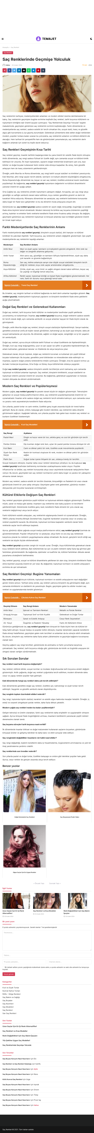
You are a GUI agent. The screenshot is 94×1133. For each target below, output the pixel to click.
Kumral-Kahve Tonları (11, 991)
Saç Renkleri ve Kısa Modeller (44, 911)
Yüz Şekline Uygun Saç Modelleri (16, 1040)
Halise (36, 1105)
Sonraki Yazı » (55, 883)
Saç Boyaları (7, 1000)
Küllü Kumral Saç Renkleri (12, 1079)
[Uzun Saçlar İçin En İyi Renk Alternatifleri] (16, 901)
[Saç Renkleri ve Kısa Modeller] (47, 901)
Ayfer (36, 1069)
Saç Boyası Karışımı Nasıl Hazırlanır (16, 1059)
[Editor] (4, 65)
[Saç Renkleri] (47, 39)
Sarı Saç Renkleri (9, 1013)
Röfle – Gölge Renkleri (12, 994)
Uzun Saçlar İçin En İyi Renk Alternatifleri (20, 1026)
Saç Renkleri (15, 47)
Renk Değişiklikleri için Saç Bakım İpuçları (20, 1036)
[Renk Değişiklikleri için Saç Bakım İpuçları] (77, 901)
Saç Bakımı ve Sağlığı (11, 997)
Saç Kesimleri (8, 1004)
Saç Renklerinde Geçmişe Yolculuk (17, 1045)
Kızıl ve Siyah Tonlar (11, 988)
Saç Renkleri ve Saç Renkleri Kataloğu (17, 1064)
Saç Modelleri (8, 1007)
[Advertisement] (47, 17)
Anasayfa (6, 47)
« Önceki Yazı (38, 883)
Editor (8, 65)
